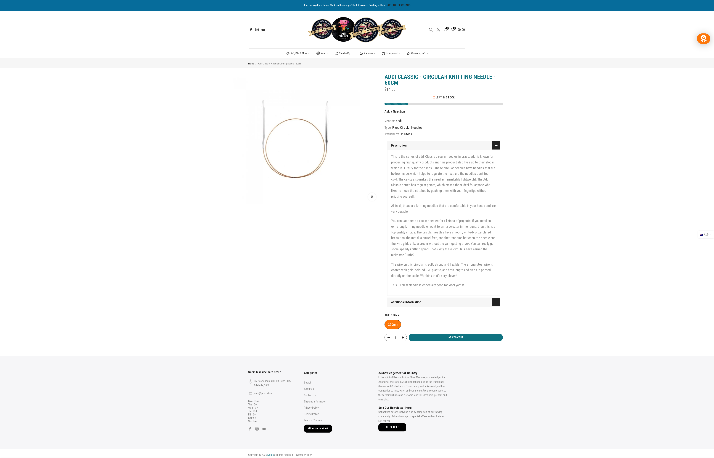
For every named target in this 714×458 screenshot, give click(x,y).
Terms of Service (313, 420)
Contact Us (310, 395)
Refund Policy (311, 413)
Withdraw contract (318, 428)
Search (307, 382)
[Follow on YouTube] (263, 29)
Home (251, 63)
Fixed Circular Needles (407, 127)
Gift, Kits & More (299, 53)
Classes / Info (418, 53)
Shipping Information (315, 401)
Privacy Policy (311, 407)
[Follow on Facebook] (251, 29)
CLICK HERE (392, 427)
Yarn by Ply (344, 53)
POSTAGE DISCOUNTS (399, 5)
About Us (309, 388)
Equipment (392, 53)
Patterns (368, 53)
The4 (309, 454)
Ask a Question (395, 111)
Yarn (323, 53)
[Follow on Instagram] (257, 29)
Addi (399, 121)
